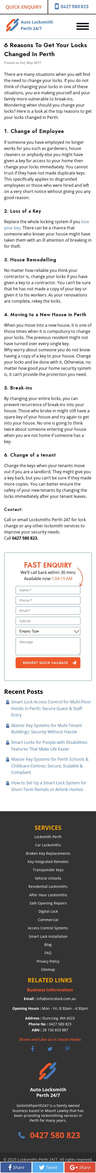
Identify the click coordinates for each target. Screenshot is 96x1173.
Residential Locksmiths (48, 886)
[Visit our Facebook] (32, 1049)
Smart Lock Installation (48, 936)
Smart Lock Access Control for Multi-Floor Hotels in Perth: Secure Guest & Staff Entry (51, 708)
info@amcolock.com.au (56, 998)
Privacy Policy (48, 961)
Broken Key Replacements (48, 853)
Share (18, 1167)
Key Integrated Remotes (48, 861)
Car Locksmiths (48, 844)
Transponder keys (48, 869)
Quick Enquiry (24, 7)
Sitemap (48, 969)
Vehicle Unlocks (48, 878)
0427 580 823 (60, 1024)
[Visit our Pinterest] (67, 1049)
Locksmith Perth (48, 836)
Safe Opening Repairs (48, 903)
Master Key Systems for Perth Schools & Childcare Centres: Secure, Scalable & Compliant (50, 765)
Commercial (48, 919)
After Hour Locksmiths (48, 894)
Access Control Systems (48, 927)
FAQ (48, 952)
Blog (48, 944)
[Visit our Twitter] (50, 1049)
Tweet (51, 1167)
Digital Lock (48, 911)
